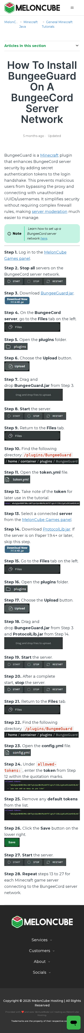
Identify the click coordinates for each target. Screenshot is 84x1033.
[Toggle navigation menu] (72, 7)
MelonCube (13, 22)
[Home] (32, 7)
